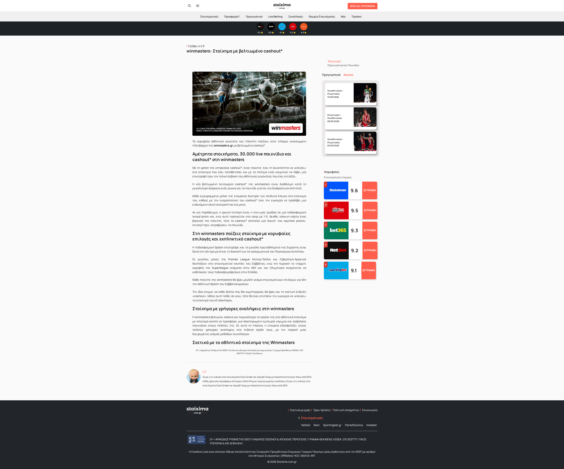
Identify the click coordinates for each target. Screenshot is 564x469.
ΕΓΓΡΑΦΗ (370, 190)
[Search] (189, 6)
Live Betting (275, 16)
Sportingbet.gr (332, 425)
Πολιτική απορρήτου (346, 410)
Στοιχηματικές (209, 16)
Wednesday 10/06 (336, 91)
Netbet (305, 425)
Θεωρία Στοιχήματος (322, 16)
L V (204, 371)
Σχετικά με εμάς (300, 410)
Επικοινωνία (369, 410)
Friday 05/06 (335, 140)
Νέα (343, 16)
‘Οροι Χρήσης (321, 410)
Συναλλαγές (295, 16)
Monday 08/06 (336, 116)
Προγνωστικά (254, 16)
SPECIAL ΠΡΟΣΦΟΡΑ (362, 6)
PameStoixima (354, 425)
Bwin (317, 425)
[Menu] (198, 6)
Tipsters (356, 16)
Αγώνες (348, 75)
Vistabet (371, 425)
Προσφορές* (232, 16)
